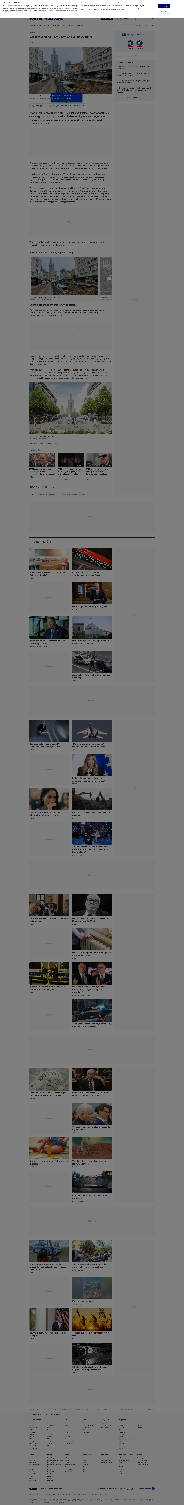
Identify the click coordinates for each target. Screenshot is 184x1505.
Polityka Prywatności (8, 15)
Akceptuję (164, 6)
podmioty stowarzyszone (32, 5)
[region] (92, 9)
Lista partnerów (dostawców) (88, 10)
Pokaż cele (163, 11)
